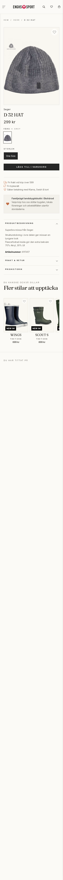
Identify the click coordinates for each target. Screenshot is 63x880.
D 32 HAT (30, 20)
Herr (16, 20)
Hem (6, 20)
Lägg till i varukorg (31, 167)
